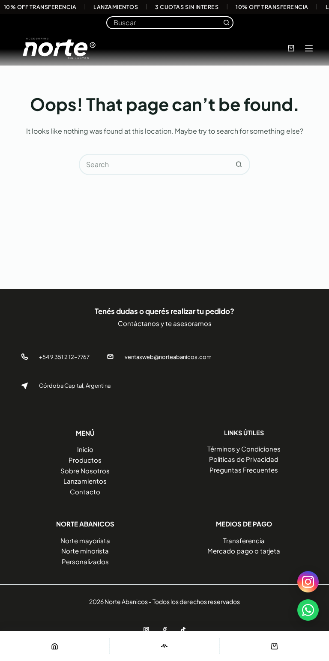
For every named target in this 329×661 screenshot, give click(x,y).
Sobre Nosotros (85, 471)
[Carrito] (274, 646)
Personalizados (85, 561)
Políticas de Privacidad (243, 459)
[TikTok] (183, 629)
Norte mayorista (85, 540)
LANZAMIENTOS (115, 7)
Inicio (85, 449)
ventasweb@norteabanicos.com (168, 356)
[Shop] (164, 646)
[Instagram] (146, 629)
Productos (85, 460)
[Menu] (309, 48)
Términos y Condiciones (244, 449)
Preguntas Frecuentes (243, 470)
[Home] (54, 646)
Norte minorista (85, 551)
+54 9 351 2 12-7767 (64, 356)
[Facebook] (164, 629)
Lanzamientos (85, 481)
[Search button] (226, 22)
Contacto (85, 492)
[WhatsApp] (308, 610)
